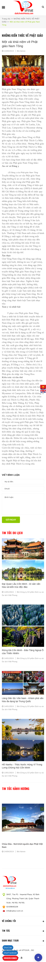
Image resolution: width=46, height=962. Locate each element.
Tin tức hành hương (15, 788)
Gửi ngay (11, 520)
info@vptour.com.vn (14, 911)
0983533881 (10, 958)
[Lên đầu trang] (38, 957)
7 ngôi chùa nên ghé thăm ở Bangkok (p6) (22, 844)
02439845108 (12, 907)
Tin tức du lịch (12, 533)
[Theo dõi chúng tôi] (22, 957)
